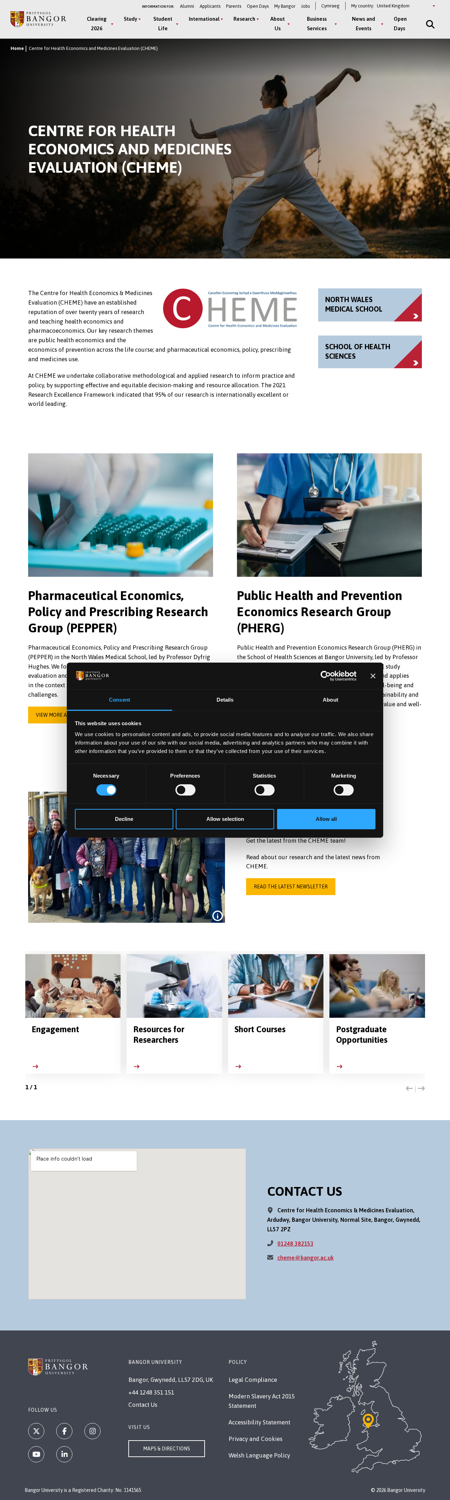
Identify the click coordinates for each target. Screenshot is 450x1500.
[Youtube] (36, 1454)
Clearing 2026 (97, 23)
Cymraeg (330, 6)
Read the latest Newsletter (291, 886)
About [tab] (330, 700)
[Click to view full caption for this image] (217, 916)
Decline (124, 819)
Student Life (162, 23)
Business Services (317, 23)
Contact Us (142, 1404)
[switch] (185, 790)
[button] (409, 1089)
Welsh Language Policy (259, 1455)
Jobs (305, 6)
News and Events (363, 23)
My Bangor (284, 6)
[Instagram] (92, 1431)
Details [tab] (225, 700)
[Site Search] (429, 24)
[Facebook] (64, 1431)
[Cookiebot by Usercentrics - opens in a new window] (325, 676)
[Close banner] (373, 676)
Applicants (210, 6)
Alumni (187, 6)
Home (17, 48)
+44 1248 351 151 (151, 1392)
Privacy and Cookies (255, 1438)
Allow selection (225, 819)
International (204, 19)
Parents (233, 6)
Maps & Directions (166, 1448)
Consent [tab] (119, 700)
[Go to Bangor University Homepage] (38, 19)
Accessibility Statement (259, 1422)
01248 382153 (295, 1243)
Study (130, 19)
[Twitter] (36, 1431)
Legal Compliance (253, 1379)
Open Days (258, 6)
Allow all (326, 819)
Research (244, 19)
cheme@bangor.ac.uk (305, 1258)
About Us (277, 23)
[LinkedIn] (64, 1454)
